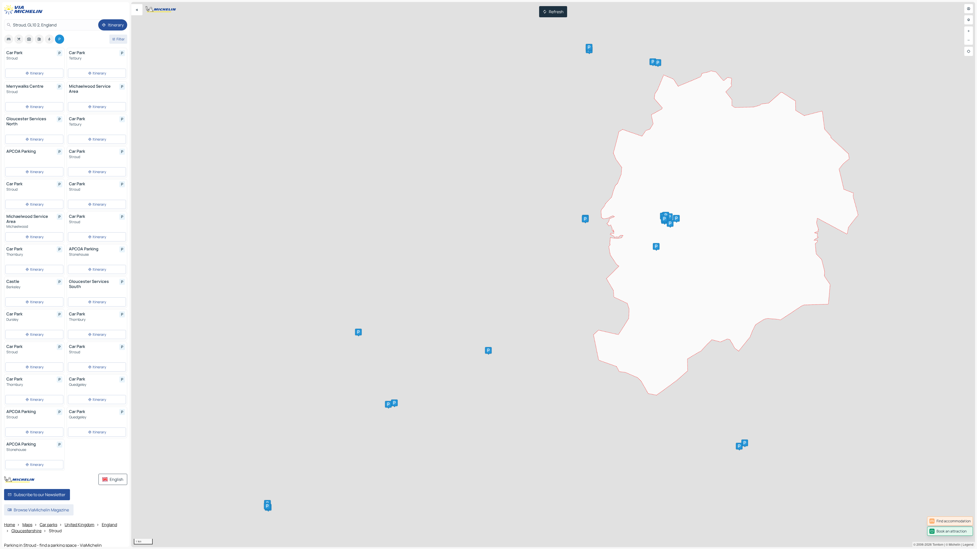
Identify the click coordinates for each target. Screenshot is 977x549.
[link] (950, 521)
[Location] (968, 51)
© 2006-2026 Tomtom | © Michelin (936, 544)
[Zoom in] (968, 31)
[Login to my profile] (968, 8)
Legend (968, 544)
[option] (8, 39)
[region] (553, 274)
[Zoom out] (968, 40)
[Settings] (968, 19)
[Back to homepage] (24, 9)
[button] (744, 442)
